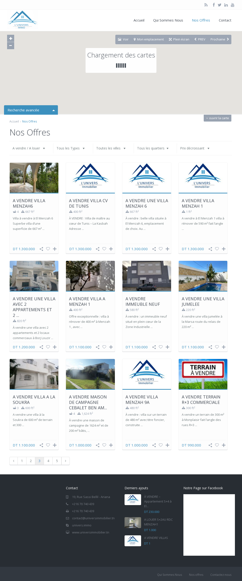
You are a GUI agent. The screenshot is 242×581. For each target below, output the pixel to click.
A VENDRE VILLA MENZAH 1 (198, 203)
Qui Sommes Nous (168, 20)
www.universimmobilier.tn (90, 532)
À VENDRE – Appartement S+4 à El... (158, 501)
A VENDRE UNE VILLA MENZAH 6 (146, 203)
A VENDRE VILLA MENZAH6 (29, 203)
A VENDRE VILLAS (156, 538)
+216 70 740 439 (83, 504)
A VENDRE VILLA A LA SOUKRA (34, 399)
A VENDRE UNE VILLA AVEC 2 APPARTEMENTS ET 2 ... (34, 307)
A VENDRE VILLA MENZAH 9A (141, 399)
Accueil (139, 20)
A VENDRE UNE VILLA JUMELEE (203, 301)
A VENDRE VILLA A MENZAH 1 (87, 301)
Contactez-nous (220, 575)
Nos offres (196, 575)
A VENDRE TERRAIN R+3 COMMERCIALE (201, 399)
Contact (225, 20)
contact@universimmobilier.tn (93, 518)
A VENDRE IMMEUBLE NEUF (142, 301)
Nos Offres (201, 20)
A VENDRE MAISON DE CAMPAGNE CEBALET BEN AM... (88, 402)
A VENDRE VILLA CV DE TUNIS (88, 203)
